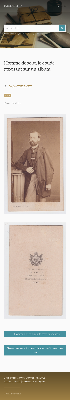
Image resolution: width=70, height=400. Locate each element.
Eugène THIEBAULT (20, 86)
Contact (17, 381)
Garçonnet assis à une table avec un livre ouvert (35, 348)
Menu (60, 6)
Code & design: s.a (12, 393)
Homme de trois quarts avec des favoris (37, 334)
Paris (7, 95)
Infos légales (38, 381)
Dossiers (26, 381)
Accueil (8, 381)
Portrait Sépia (13, 6)
